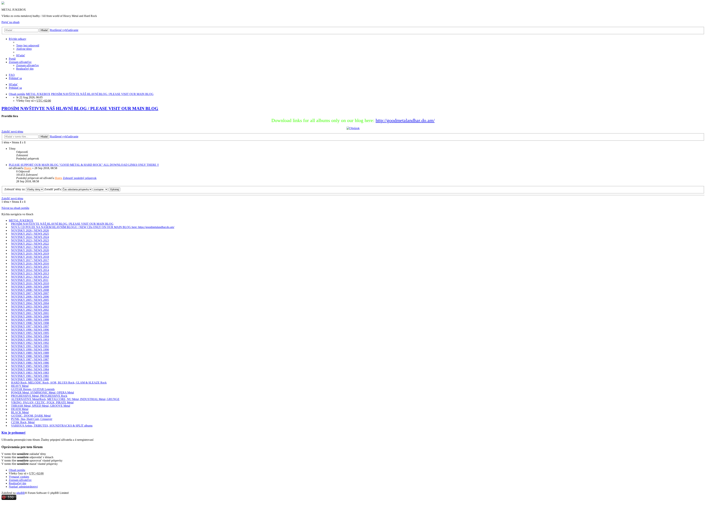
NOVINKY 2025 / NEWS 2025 (30, 233)
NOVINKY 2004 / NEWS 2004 (30, 303)
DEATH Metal (19, 409)
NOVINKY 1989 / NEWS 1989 (30, 352)
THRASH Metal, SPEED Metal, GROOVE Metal (40, 405)
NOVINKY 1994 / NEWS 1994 (30, 336)
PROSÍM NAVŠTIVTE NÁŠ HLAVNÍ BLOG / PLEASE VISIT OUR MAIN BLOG (79, 108)
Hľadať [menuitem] (20, 55)
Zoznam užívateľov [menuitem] (27, 65)
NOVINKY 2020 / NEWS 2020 (30, 250)
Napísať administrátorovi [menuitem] (23, 486)
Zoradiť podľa (53, 189)
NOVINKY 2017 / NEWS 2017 (30, 260)
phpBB (20, 492)
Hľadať (44, 30)
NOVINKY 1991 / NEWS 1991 (30, 346)
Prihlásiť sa (15, 87)
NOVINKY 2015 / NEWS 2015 (30, 266)
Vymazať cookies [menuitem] (19, 476)
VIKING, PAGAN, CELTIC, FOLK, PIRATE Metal (42, 402)
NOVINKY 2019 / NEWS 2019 (30, 253)
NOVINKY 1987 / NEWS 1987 (30, 359)
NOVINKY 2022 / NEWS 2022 (30, 243)
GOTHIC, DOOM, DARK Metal (31, 415)
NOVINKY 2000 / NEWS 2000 (30, 316)
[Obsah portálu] (2, 3)
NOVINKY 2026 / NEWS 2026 (30, 230)
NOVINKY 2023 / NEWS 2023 (30, 240)
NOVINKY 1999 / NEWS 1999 (30, 319)
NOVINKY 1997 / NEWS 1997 (30, 326)
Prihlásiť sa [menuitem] (15, 78)
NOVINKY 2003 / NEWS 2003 (30, 306)
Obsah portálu (17, 470)
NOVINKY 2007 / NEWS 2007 (30, 293)
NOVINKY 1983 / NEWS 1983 (30, 372)
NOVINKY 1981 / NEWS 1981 (30, 376)
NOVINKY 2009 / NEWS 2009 (30, 286)
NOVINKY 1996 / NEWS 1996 (30, 329)
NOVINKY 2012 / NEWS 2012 (30, 276)
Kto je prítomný (13, 432)
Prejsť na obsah (10, 22)
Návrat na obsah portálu (15, 208)
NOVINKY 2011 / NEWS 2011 (30, 280)
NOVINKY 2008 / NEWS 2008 (30, 290)
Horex (27, 168)
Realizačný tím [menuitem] (24, 68)
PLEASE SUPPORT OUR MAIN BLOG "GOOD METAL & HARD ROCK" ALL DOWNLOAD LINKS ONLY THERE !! (84, 164)
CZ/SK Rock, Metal (23, 422)
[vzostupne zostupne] (100, 189)
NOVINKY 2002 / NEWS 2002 (30, 309)
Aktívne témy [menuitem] (24, 48)
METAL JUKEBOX (21, 220)
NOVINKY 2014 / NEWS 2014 (30, 270)
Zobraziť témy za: (15, 189)
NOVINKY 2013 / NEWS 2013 (30, 273)
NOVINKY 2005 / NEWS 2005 (30, 299)
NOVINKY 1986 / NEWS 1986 (30, 362)
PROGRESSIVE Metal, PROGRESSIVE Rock (39, 395)
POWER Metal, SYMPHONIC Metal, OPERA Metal (42, 392)
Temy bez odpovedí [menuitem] (27, 45)
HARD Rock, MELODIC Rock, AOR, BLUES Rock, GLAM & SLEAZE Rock (59, 382)
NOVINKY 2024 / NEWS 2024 (30, 237)
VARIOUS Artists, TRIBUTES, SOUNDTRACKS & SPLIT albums (51, 425)
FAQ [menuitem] (12, 74)
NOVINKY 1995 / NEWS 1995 (30, 333)
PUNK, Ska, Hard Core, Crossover (31, 419)
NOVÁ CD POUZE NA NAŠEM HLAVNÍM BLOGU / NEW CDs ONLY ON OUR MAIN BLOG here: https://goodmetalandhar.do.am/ (92, 227)
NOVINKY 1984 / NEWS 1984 (30, 369)
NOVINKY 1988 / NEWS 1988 (30, 356)
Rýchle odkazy (17, 38)
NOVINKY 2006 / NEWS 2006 (30, 296)
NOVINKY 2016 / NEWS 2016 (30, 263)
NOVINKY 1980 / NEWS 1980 (30, 379)
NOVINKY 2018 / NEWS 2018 (30, 256)
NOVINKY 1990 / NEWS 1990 (30, 349)
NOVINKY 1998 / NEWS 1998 (30, 323)
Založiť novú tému (12, 131)
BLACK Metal (20, 412)
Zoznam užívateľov (20, 62)
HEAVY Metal (19, 385)
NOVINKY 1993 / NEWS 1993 (30, 339)
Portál (12, 58)
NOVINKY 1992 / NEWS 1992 (30, 342)
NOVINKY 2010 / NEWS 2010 (30, 283)
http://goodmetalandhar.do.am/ (405, 120)
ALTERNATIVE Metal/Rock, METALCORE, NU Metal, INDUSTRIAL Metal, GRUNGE (65, 399)
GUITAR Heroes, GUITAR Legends (33, 389)
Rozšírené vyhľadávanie (64, 30)
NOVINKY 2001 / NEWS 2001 (30, 313)
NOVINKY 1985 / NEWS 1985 (30, 366)
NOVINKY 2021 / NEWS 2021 (30, 246)
